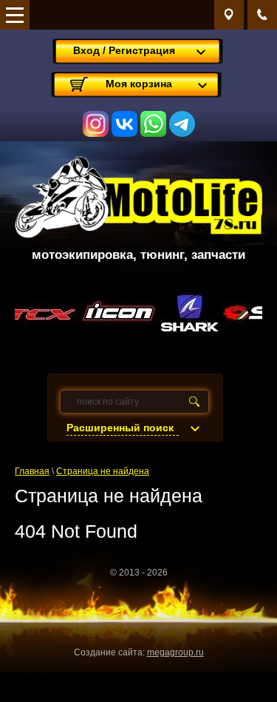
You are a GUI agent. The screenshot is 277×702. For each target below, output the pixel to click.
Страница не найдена (102, 471)
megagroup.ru (175, 652)
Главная (32, 471)
